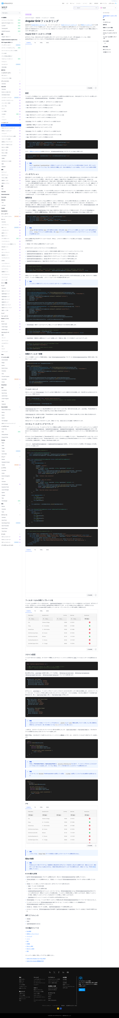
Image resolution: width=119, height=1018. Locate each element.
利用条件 (63, 1005)
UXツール (21, 982)
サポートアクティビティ (53, 981)
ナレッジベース (37, 981)
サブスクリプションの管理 (54, 979)
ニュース (65, 981)
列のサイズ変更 (30, 949)
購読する (82, 989)
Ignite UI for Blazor (52, 989)
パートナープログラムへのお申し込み (68, 987)
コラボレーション (23, 986)
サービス (78, 3)
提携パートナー (66, 984)
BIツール (72, 3)
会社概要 (65, 979)
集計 (28, 941)
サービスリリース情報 (38, 991)
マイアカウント (114, 1)
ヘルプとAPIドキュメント (39, 979)
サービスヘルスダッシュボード (39, 1000)
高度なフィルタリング (86, 25)
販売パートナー (22, 998)
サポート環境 (37, 993)
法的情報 (65, 982)
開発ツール (21, 981)
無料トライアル (103, 3)
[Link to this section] (52, 34)
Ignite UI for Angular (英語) (36, 958)
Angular (50, 994)
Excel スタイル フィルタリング (69, 25)
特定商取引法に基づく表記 (71, 1005)
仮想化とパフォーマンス (33, 934)
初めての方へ (22, 979)
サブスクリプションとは (24, 997)
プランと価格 (22, 995)
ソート (28, 939)
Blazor (49, 996)
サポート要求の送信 (52, 982)
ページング (29, 936)
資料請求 (96, 3)
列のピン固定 (30, 946)
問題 (94, 867)
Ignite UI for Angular (52, 987)
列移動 (28, 944)
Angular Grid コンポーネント (38, 25)
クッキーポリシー (56, 1005)
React (49, 998)
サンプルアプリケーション (39, 982)
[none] (110, 16)
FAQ (20, 1000)
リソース (85, 3)
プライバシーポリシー (46, 1005)
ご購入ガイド (22, 993)
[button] (86, 7)
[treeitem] (11, 24)
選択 (28, 951)
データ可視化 (22, 984)
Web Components (52, 1000)
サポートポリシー (37, 995)
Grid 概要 (29, 931)
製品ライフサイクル (38, 989)
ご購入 (90, 3)
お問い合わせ (112, 3)
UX (67, 3)
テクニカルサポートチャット (39, 997)
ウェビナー (36, 984)
